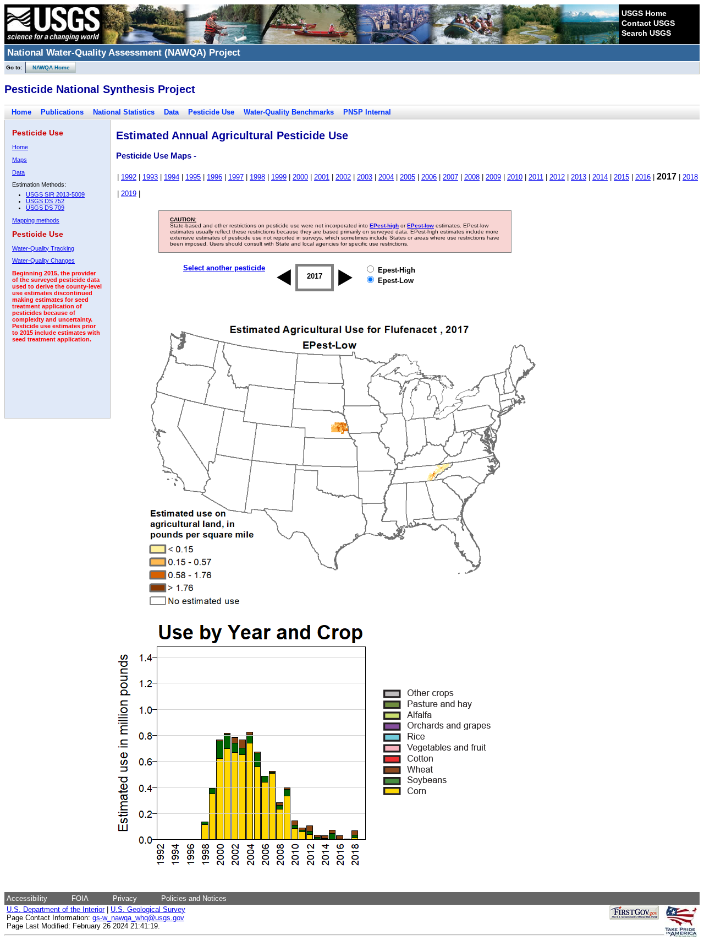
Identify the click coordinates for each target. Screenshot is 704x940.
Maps (19, 159)
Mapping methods (35, 220)
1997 (236, 177)
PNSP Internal (367, 112)
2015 (621, 177)
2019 (128, 193)
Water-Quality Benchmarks (289, 112)
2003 (364, 177)
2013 (578, 177)
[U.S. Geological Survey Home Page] (53, 41)
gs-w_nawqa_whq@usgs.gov (138, 918)
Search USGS (646, 33)
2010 (514, 177)
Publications (62, 112)
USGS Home (644, 13)
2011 (536, 177)
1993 (150, 177)
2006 (429, 177)
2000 (300, 177)
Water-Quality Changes (43, 260)
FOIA (80, 898)
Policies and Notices (194, 898)
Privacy (125, 898)
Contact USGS (648, 23)
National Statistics (124, 112)
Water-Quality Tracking (43, 248)
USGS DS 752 (45, 201)
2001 (321, 177)
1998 (257, 177)
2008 (472, 177)
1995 (193, 177)
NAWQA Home (48, 67)
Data (171, 112)
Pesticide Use (211, 112)
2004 (386, 177)
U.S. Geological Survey (148, 909)
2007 (450, 177)
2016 (643, 177)
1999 (279, 177)
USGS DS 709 (45, 207)
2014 (600, 177)
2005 (407, 177)
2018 (690, 177)
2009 (493, 177)
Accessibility (27, 898)
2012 (557, 177)
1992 (128, 177)
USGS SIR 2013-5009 (55, 194)
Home (21, 112)
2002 (343, 177)
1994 (171, 177)
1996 (214, 177)
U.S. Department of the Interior (56, 909)
